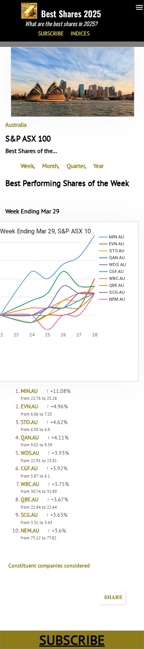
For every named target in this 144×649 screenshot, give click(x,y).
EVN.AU (29, 406)
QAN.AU (30, 437)
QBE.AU (29, 499)
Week (27, 166)
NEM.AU (30, 530)
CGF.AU (29, 468)
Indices (80, 33)
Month (50, 166)
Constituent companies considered (49, 565)
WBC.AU (30, 484)
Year (98, 166)
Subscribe (51, 33)
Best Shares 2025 (71, 13)
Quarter (76, 166)
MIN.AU (29, 391)
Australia (15, 124)
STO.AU (29, 422)
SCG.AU (29, 514)
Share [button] (113, 597)
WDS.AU (30, 452)
